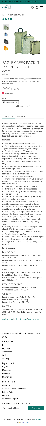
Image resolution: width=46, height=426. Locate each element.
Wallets (5, 355)
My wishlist (7, 377)
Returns (5, 395)
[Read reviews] (9, 88)
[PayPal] (23, 423)
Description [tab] (8, 116)
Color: (4, 98)
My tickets (6, 373)
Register (5, 367)
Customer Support (10, 399)
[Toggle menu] (41, 7)
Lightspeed (38, 419)
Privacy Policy (7, 392)
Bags (4, 345)
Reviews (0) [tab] (20, 116)
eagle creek (7, 319)
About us (6, 385)
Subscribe (36, 408)
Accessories (7, 351)
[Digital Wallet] (19, 423)
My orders (6, 370)
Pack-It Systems (20, 319)
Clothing (5, 358)
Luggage (6, 348)
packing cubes (34, 319)
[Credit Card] (27, 423)
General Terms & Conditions (14, 388)
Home (4, 15)
